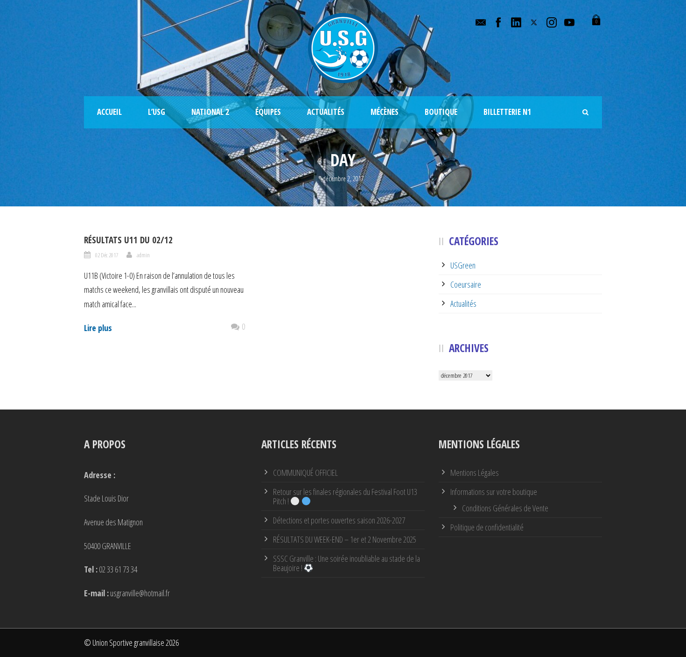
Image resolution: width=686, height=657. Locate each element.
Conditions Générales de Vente (505, 508)
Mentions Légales (474, 472)
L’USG (156, 111)
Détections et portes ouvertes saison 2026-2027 (339, 520)
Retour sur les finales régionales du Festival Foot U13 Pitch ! (345, 496)
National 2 (210, 111)
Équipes (268, 111)
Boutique (441, 111)
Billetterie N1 (507, 111)
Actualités (325, 111)
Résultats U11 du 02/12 (128, 240)
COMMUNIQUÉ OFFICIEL (305, 472)
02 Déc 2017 (106, 255)
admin (143, 255)
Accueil (109, 111)
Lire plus (98, 327)
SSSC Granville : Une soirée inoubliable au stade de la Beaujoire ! (346, 563)
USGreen (463, 265)
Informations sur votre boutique (493, 491)
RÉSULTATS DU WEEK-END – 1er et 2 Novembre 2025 (344, 539)
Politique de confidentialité (487, 527)
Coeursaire (465, 284)
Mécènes (385, 111)
